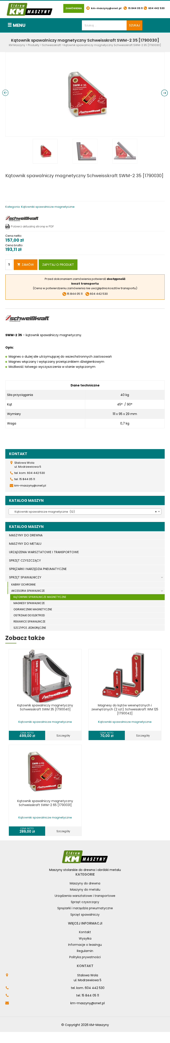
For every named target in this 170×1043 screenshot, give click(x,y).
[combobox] (85, 511)
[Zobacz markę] (22, 218)
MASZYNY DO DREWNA (25, 535)
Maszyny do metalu (85, 889)
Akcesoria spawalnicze (28, 591)
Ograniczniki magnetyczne (33, 609)
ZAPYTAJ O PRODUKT (58, 264)
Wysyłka (85, 938)
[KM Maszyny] (30, 9)
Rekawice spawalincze (29, 621)
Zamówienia (74, 8)
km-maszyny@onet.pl (105, 8)
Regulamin (85, 951)
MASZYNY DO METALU (25, 543)
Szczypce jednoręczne (30, 628)
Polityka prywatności (85, 957)
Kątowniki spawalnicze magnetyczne (40, 597)
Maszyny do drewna (85, 883)
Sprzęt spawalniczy (85, 914)
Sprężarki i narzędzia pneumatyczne (85, 908)
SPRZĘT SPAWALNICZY (25, 577)
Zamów (28, 264)
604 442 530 (156, 8)
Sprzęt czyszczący (85, 902)
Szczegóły (63, 735)
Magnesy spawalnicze (29, 603)
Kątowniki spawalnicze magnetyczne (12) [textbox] (84, 512)
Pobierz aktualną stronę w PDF (32, 226)
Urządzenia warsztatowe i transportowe (85, 896)
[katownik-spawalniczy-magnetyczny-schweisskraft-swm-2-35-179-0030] (85, 94)
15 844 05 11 (135, 8)
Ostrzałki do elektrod (29, 615)
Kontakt (85, 932)
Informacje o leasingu (85, 944)
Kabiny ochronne (23, 584)
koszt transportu (85, 283)
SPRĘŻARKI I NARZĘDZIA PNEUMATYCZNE (38, 569)
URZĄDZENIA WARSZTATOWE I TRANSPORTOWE (44, 552)
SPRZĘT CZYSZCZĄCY (25, 560)
